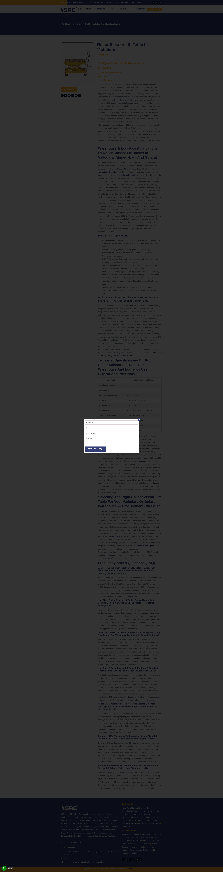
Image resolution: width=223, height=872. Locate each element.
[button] (139, 419)
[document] (111, 436)
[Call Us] (4, 868)
